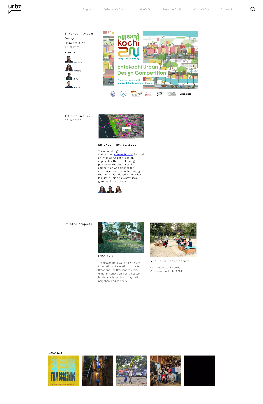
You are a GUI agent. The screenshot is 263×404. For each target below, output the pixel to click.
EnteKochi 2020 (123, 154)
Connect (226, 9)
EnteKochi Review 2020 (117, 144)
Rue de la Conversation (117, 261)
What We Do (143, 9)
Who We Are (201, 9)
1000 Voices (160, 292)
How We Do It (172, 9)
